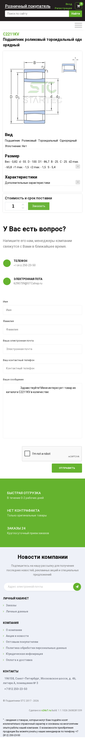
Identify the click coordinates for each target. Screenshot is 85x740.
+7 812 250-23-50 (15, 689)
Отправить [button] (67, 468)
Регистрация (63, 8)
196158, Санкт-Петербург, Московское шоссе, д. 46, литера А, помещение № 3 (39, 681)
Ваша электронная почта (18, 340)
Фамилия (8, 321)
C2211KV (11, 34)
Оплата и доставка (19, 660)
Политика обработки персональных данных (36, 647)
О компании (14, 630)
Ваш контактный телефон (18, 360)
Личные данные (17, 611)
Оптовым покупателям (22, 641)
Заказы (11, 605)
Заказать (38, 206)
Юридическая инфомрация (24, 653)
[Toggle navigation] (78, 25)
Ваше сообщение (13, 379)
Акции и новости (17, 635)
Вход (69, 4)
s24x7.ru (46, 710)
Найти (75, 13)
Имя (5, 301)
